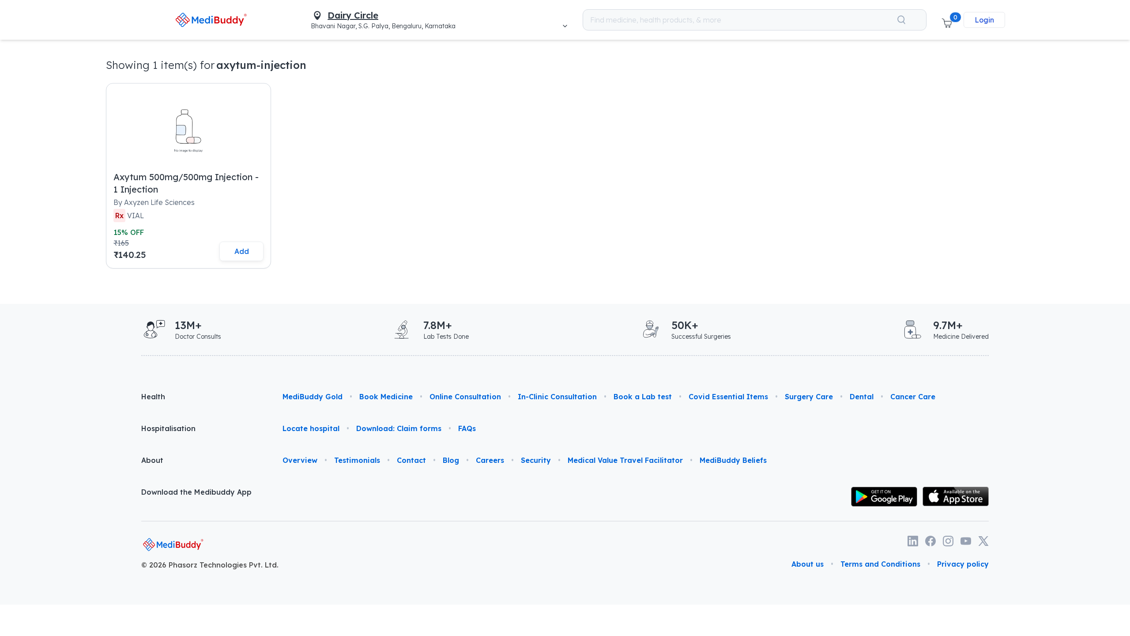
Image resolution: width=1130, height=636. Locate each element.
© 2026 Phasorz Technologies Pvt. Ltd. (210, 564)
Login (984, 19)
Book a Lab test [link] (643, 396)
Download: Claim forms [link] (398, 428)
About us (807, 564)
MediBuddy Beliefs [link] (733, 460)
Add (241, 251)
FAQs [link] (467, 428)
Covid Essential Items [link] (728, 396)
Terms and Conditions (880, 564)
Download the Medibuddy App (196, 492)
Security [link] (536, 460)
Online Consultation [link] (465, 396)
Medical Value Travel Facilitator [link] (625, 460)
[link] (211, 19)
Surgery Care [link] (809, 396)
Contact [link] (411, 460)
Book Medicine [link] (386, 396)
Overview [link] (299, 460)
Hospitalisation (168, 428)
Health (153, 396)
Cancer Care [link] (912, 396)
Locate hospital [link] (310, 428)
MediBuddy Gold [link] (312, 396)
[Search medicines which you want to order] (901, 20)
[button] (947, 20)
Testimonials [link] (357, 460)
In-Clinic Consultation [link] (557, 396)
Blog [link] (451, 460)
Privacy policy (963, 564)
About (152, 460)
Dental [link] (862, 396)
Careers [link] (490, 460)
